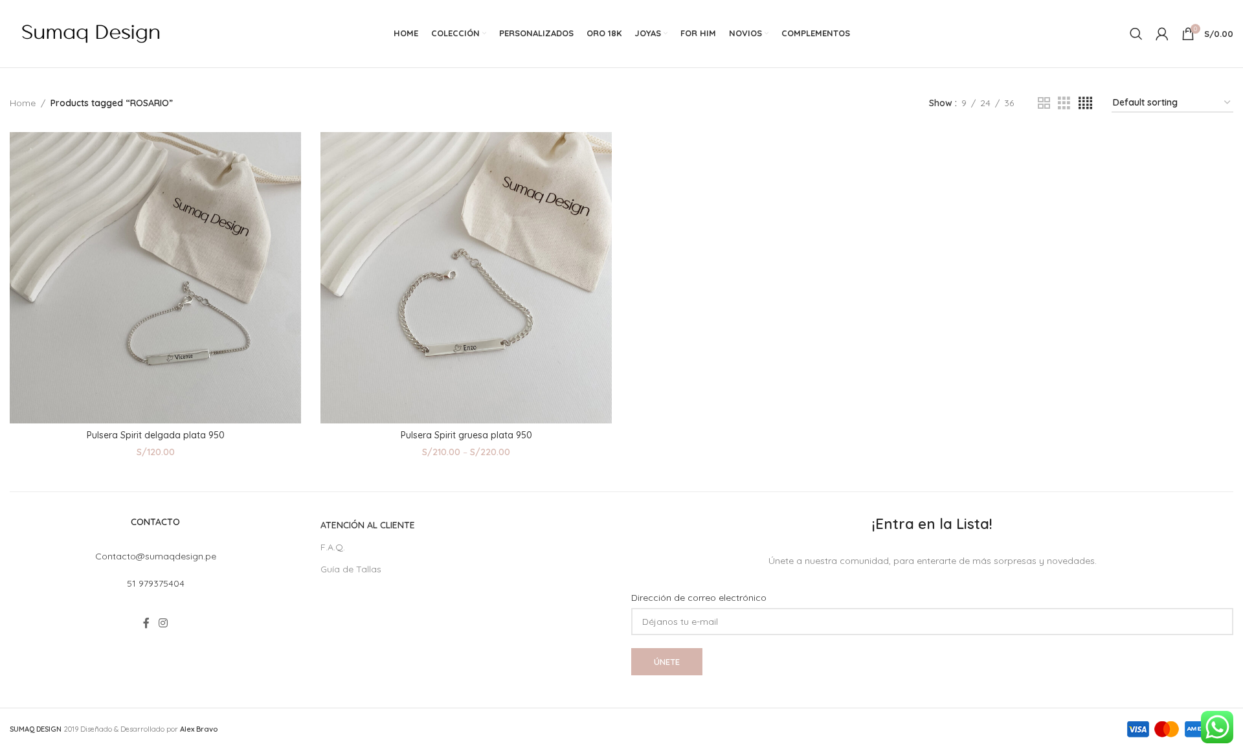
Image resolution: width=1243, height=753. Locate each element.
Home (23, 103)
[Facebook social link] (146, 623)
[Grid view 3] (1064, 103)
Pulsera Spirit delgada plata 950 (156, 435)
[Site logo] (91, 33)
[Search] (1136, 34)
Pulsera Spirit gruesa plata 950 (466, 435)
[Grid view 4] (1085, 103)
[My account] (1162, 34)
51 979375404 (156, 583)
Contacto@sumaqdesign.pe (155, 556)
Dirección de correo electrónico (699, 597)
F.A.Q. (332, 547)
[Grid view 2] (1044, 103)
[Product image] (155, 277)
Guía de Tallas (350, 569)
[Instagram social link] (163, 623)
